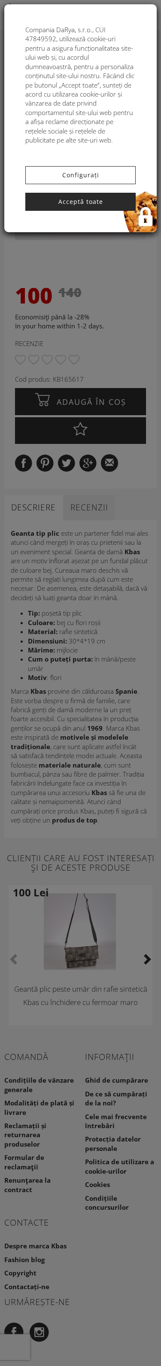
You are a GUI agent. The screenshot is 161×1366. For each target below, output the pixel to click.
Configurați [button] (80, 175)
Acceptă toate (80, 201)
